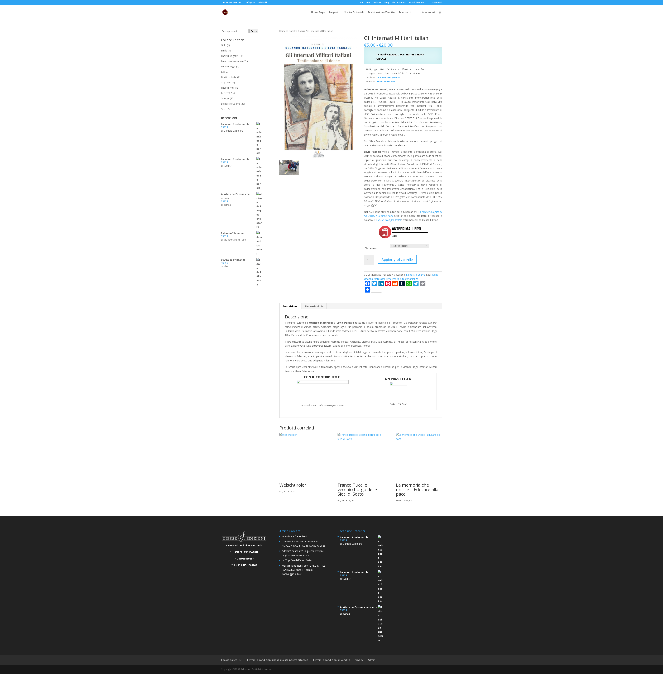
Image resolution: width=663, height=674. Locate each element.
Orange (225, 98)
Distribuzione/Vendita (381, 12)
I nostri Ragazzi (229, 56)
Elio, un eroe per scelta (388, 220)
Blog (387, 3)
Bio (223, 71)
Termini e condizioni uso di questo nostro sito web (277, 660)
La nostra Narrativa (232, 61)
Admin (371, 660)
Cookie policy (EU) (231, 660)
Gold (223, 45)
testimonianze (410, 278)
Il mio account (426, 12)
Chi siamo (365, 3)
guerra (435, 274)
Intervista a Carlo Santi (294, 536)
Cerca (254, 31)
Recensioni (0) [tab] (314, 306)
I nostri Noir (227, 87)
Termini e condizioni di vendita (331, 660)
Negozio (334, 12)
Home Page (318, 12)
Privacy (359, 660)
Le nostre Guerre (296, 30)
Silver (224, 109)
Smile (224, 50)
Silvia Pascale (393, 278)
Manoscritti (406, 12)
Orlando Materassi (374, 278)
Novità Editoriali (354, 12)
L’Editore (377, 3)
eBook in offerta (417, 3)
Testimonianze (386, 81)
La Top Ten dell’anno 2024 (296, 560)
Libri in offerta (399, 3)
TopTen (225, 82)
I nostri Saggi (228, 66)
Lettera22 (226, 93)
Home (282, 30)
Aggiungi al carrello (397, 259)
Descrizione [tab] (290, 306)
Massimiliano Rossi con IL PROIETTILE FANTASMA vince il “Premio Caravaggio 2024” (303, 570)
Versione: (371, 248)
